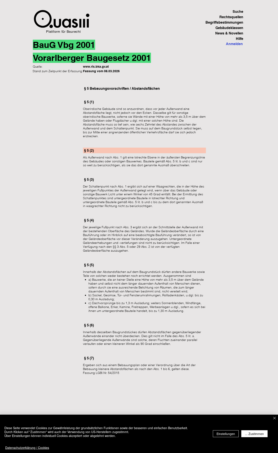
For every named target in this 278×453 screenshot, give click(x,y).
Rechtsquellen (231, 17)
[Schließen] (274, 418)
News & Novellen (229, 33)
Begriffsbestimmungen (228, 22)
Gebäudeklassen (229, 28)
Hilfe (239, 39)
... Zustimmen (254, 434)
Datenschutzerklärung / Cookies (27, 447)
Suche (238, 12)
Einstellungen (226, 434)
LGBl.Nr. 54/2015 (107, 373)
